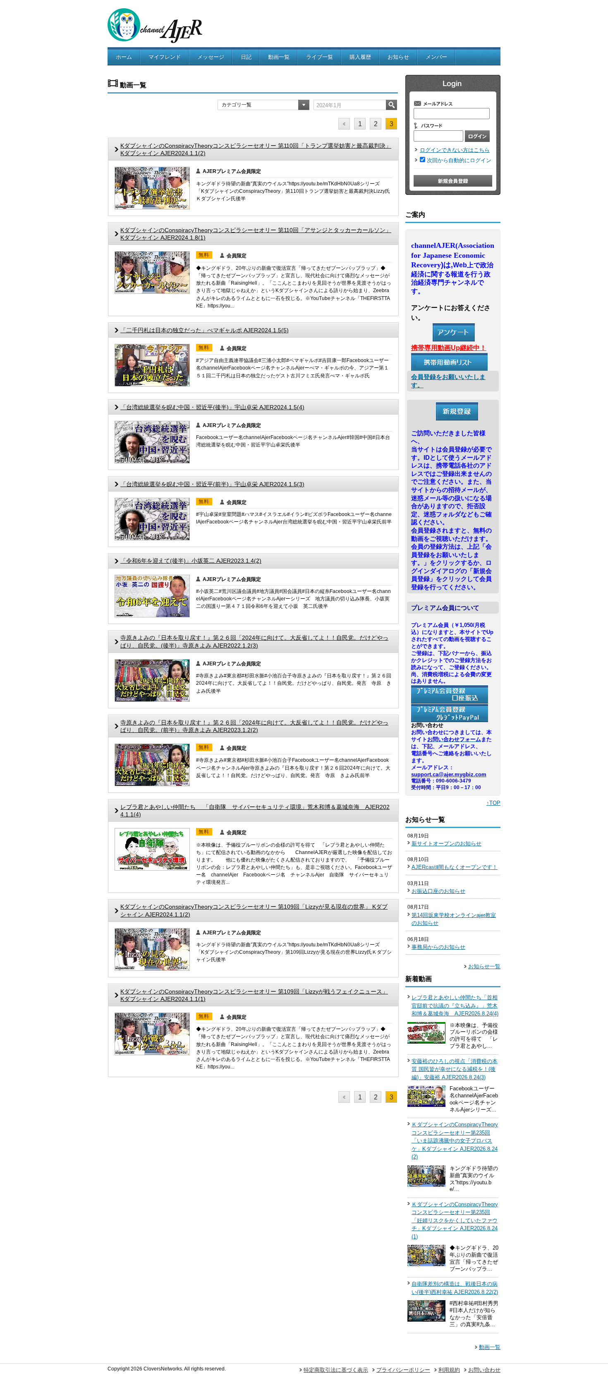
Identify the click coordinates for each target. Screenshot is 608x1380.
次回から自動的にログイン (459, 160)
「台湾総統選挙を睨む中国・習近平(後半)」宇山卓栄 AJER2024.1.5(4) (212, 407)
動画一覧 (279, 57)
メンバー (436, 57)
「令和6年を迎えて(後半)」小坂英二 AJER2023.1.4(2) (190, 560)
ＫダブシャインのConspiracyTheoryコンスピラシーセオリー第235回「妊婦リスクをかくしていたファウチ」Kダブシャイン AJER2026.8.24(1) (455, 1220)
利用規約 (449, 1370)
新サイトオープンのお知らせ (446, 843)
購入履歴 (360, 57)
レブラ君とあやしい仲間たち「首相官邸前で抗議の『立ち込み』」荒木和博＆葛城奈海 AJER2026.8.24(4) (455, 1005)
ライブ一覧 (319, 57)
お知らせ (398, 57)
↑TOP (493, 803)
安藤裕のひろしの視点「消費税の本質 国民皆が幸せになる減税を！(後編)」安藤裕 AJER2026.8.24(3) (455, 1069)
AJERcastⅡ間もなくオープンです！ (455, 867)
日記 (246, 57)
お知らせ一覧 (484, 966)
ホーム (124, 57)
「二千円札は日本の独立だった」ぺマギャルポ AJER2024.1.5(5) (204, 330)
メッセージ (210, 57)
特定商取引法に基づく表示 (336, 1370)
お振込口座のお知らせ (438, 891)
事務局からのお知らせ (438, 947)
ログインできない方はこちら (455, 150)
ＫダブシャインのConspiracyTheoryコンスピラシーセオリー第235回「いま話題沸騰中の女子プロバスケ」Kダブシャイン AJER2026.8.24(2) (455, 1140)
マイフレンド (164, 57)
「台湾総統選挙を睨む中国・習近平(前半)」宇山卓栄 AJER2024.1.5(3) (212, 484)
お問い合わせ (484, 1370)
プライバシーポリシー (403, 1370)
